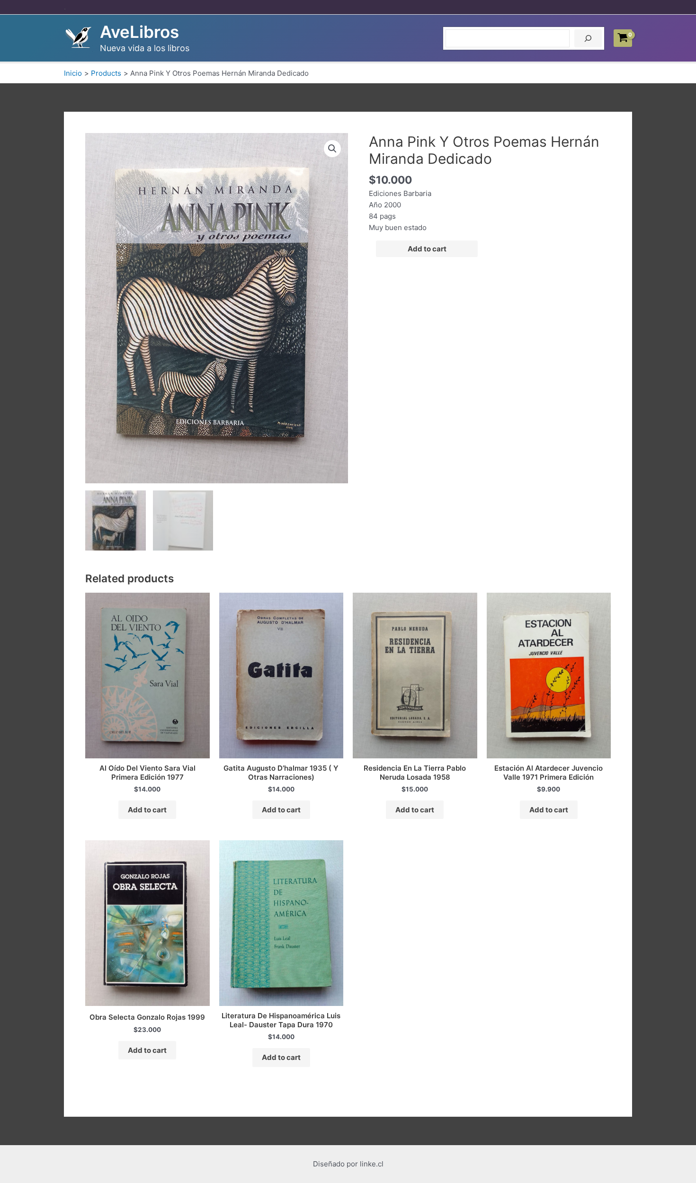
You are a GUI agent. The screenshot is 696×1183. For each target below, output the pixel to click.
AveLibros (139, 32)
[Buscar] (588, 38)
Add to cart (427, 248)
